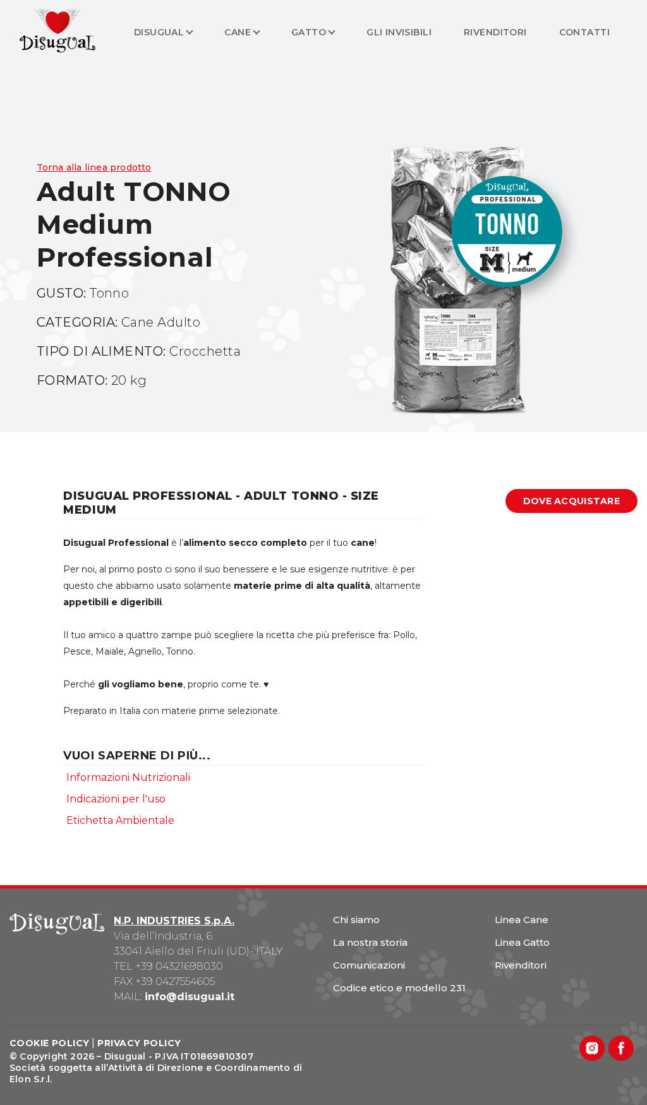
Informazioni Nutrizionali (128, 777)
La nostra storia (370, 942)
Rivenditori (495, 32)
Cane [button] (237, 32)
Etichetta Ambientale (120, 820)
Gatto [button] (308, 32)
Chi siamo (356, 920)
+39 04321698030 (179, 966)
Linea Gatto (522, 942)
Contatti (584, 32)
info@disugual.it (189, 997)
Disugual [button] (159, 32)
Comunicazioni (369, 965)
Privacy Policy (139, 1043)
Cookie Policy (49, 1043)
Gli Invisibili (399, 32)
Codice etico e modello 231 (399, 988)
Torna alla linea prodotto (94, 167)
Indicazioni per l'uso (116, 799)
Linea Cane (521, 920)
